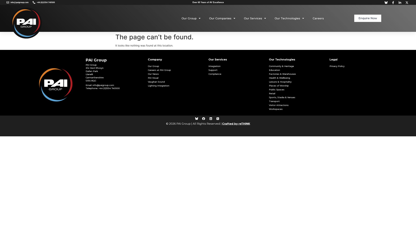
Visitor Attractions (279, 105)
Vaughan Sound (156, 81)
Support (212, 70)
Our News (153, 74)
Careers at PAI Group (159, 70)
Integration (214, 66)
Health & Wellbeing (279, 78)
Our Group (189, 18)
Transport (274, 101)
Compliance (214, 74)
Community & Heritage (281, 66)
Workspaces (276, 109)
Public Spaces (276, 89)
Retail (272, 93)
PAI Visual (153, 78)
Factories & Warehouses (282, 74)
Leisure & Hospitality (280, 81)
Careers (318, 18)
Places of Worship (279, 85)
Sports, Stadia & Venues (282, 97)
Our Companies (220, 18)
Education (274, 70)
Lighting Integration (158, 85)
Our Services (253, 18)
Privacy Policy (337, 66)
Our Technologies (287, 18)
